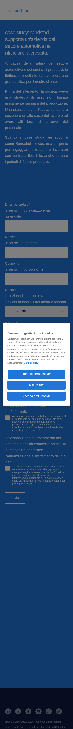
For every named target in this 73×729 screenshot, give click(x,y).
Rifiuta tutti (36, 385)
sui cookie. (32, 363)
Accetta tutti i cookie (36, 396)
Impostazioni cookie (36, 374)
